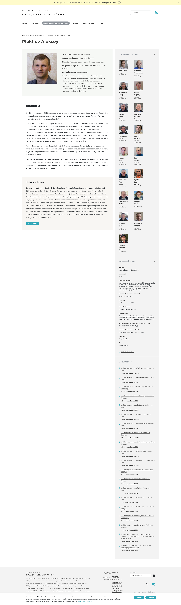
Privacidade (107, 579)
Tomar (139, 598)
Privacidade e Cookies (85, 601)
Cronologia (32, 223)
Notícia (35, 23)
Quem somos (107, 577)
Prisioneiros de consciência (55, 23)
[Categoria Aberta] (154, 575)
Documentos (88, 23)
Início (24, 23)
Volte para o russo (109, 3)
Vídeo (75, 23)
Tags (101, 23)
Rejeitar (151, 598)
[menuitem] (24, 23)
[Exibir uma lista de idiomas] (120, 3)
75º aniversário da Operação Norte (117, 591)
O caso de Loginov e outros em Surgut (58, 35)
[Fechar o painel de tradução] (178, 2)
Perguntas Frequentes (115, 576)
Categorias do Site (137, 575)
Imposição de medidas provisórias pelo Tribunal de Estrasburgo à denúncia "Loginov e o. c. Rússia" (138, 536)
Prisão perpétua (117, 579)
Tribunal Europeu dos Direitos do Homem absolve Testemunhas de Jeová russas (117, 585)
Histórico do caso (127, 352)
